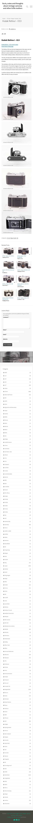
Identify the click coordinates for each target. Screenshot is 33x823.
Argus (18, 410)
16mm (18, 388)
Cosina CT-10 (20, 299)
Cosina (22, 297)
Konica (18, 588)
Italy (18, 562)
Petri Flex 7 (5, 285)
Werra (18, 787)
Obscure (22, 283)
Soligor (18, 724)
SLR (9, 255)
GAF (18, 518)
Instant (18, 559)
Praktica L (4, 272)
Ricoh (18, 695)
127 (18, 385)
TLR (18, 749)
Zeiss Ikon (18, 803)
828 (18, 398)
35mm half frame (18, 394)
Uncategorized (18, 765)
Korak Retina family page (7, 46)
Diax (18, 483)
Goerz (18, 527)
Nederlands (18, 638)
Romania (26, 283)
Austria (18, 413)
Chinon (18, 455)
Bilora (18, 429)
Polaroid (18, 680)
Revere (18, 692)
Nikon (18, 648)
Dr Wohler (18, 486)
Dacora (18, 477)
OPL (18, 661)
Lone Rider (18, 604)
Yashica (12, 255)
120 (18, 379)
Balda (18, 417)
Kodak (16, 18)
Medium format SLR (18, 613)
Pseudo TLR (18, 686)
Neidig (7, 297)
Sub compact (18, 733)
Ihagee (18, 553)
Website (5, 339)
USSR (18, 771)
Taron (18, 746)
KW (8, 269)
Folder (18, 505)
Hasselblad (18, 543)
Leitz (18, 600)
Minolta (18, 629)
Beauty (18, 420)
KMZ (18, 581)
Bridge (18, 439)
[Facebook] (16, 820)
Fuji (18, 515)
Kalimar (18, 569)
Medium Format (18, 610)
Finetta (18, 499)
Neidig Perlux (5, 300)
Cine (18, 458)
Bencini (18, 426)
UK (18, 762)
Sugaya (18, 737)
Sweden (18, 740)
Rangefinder (19, 257)
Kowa (18, 591)
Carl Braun (18, 448)
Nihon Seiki (18, 645)
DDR (7, 269)
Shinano (18, 718)
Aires (18, 404)
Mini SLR (18, 623)
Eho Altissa (18, 493)
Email (5, 334)
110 (18, 375)
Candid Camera (18, 442)
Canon (18, 445)
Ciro (18, 461)
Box (18, 436)
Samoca (18, 708)
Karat (18, 572)
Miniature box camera (18, 626)
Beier (18, 423)
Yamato (18, 797)
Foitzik (18, 502)
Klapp (12, 18)
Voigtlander (18, 778)
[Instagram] (19, 820)
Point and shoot (18, 673)
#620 (18, 372)
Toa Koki (18, 752)
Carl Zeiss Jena (18, 451)
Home (3, 18)
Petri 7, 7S (19, 258)
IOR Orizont (20, 286)
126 (18, 382)
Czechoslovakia (18, 474)
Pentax (18, 667)
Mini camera (18, 619)
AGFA (18, 401)
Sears (18, 711)
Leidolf (18, 597)
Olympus (26, 269)
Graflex (18, 534)
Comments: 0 (13, 29)
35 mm (8, 18)
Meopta (18, 616)
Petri (25, 255)
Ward (18, 784)
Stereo (18, 730)
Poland (18, 676)
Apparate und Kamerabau (18, 407)
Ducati (18, 489)
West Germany (5, 299)
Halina (18, 537)
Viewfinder (19, 285)
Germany (18, 524)
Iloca (18, 556)
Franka (18, 512)
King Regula (18, 575)
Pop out (18, 683)
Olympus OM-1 (21, 271)
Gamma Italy (18, 521)
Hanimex (18, 540)
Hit (18, 546)
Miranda (18, 632)
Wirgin (18, 794)
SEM (18, 714)
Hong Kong (18, 550)
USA (20, 18)
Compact (18, 464)
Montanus (18, 635)
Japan (7, 255)
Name (5, 330)
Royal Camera (18, 702)
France (18, 508)
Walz (18, 781)
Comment (6, 317)
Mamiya (18, 607)
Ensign (18, 496)
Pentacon (12, 269)
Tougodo (18, 759)
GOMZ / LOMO (18, 531)
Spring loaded (18, 727)
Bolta (18, 432)
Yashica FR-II (5, 257)
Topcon (18, 756)
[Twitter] (14, 820)
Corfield (18, 467)
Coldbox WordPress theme (13, 817)
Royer (18, 705)
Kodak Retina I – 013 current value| (10, 44)
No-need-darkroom (18, 651)
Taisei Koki (18, 743)
